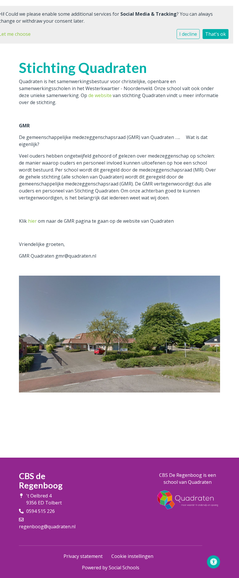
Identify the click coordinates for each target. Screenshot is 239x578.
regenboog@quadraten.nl (47, 526)
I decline (188, 34)
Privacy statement (83, 556)
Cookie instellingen (132, 556)
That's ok (215, 34)
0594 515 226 (40, 511)
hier (32, 221)
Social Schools (124, 567)
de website (100, 95)
